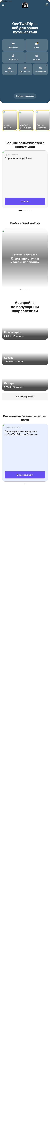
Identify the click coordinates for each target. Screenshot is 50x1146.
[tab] (22, 210)
